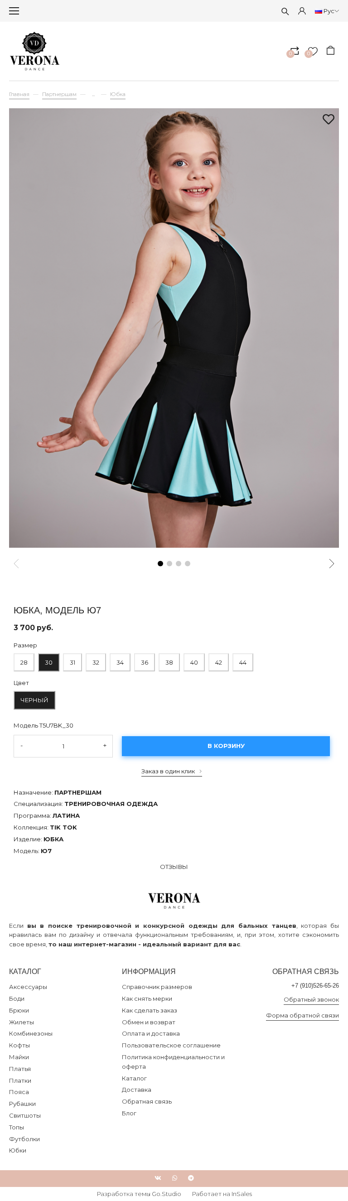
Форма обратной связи (302, 1015)
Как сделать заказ (149, 1010)
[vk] (158, 1178)
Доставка (136, 1089)
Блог (129, 1113)
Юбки (17, 1150)
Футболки (24, 1139)
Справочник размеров (157, 986)
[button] (160, 563)
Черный (34, 700)
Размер (25, 645)
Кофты (19, 1045)
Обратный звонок (311, 999)
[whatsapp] (174, 1178)
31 (72, 659)
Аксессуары (28, 986)
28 (24, 659)
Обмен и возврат (148, 1022)
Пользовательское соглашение (171, 1045)
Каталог (134, 1078)
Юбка (118, 94)
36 (144, 659)
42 (218, 662)
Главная (19, 94)
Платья (20, 1068)
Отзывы (174, 866)
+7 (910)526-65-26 (315, 985)
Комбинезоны (31, 1033)
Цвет (21, 682)
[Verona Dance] (34, 51)
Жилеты (21, 1022)
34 (120, 659)
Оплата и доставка (151, 1033)
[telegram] (191, 1178)
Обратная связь (147, 1101)
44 (242, 659)
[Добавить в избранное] (328, 120)
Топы (16, 1127)
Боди (16, 998)
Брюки (19, 1010)
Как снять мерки (147, 998)
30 (48, 659)
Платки (20, 1080)
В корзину (226, 745)
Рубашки (22, 1103)
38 (169, 659)
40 (194, 659)
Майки (19, 1057)
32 (95, 659)
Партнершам (59, 94)
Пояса (19, 1091)
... (93, 94)
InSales (242, 1193)
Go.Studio (166, 1193)
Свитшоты (25, 1115)
